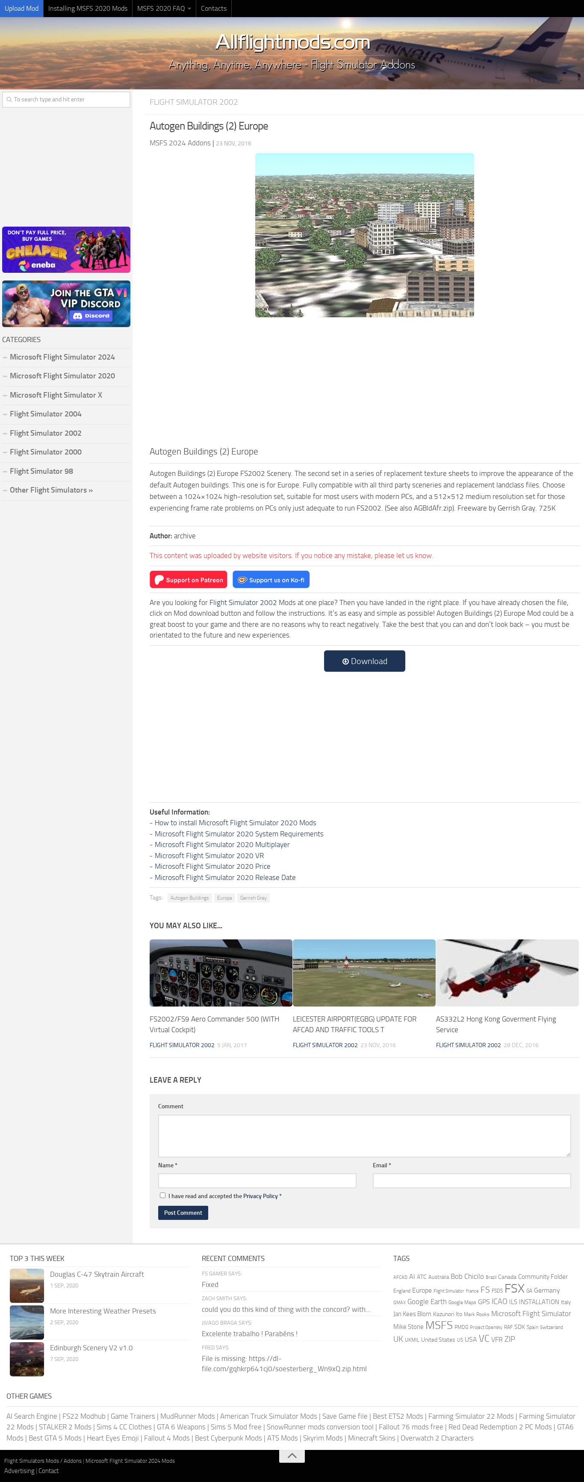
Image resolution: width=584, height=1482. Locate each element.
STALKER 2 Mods (65, 1427)
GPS (484, 1302)
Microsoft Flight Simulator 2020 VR (209, 855)
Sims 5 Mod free (236, 1427)
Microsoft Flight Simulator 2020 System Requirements (239, 834)
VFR (497, 1339)
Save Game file (345, 1416)
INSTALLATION (539, 1302)
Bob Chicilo (467, 1276)
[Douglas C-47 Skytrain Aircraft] (27, 1286)
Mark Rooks (477, 1314)
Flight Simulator (449, 1291)
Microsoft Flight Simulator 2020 (62, 376)
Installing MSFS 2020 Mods (87, 8)
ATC (422, 1277)
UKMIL (412, 1340)
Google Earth (427, 1302)
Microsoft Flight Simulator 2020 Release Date (225, 877)
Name (167, 1165)
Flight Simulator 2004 (46, 414)
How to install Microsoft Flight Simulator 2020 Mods (235, 822)
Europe (224, 898)
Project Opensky (486, 1327)
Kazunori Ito (447, 1314)
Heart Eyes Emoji (113, 1438)
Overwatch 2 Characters (437, 1438)
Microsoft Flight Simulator (531, 1314)
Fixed (210, 1284)
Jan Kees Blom (412, 1314)
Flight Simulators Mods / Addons (43, 1461)
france (472, 1291)
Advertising (19, 1471)
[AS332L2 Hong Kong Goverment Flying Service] (507, 973)
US (460, 1340)
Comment (170, 1106)
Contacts (214, 8)
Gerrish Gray (253, 898)
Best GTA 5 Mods (55, 1438)
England (401, 1291)
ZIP (509, 1339)
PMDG (461, 1327)
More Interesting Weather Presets (103, 1311)
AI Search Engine (31, 1416)
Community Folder (543, 1277)
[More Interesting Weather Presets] (27, 1322)
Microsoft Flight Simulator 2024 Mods (130, 1461)
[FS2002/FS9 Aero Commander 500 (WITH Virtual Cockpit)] (221, 973)
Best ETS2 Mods (398, 1416)
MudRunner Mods (187, 1416)
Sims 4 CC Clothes (124, 1427)
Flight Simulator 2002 (194, 102)
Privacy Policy (260, 1196)
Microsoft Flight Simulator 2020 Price (213, 866)
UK (398, 1339)
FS (485, 1290)
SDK (519, 1327)
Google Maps (462, 1302)
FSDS (497, 1291)
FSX (514, 1288)
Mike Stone (408, 1327)
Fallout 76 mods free (411, 1427)
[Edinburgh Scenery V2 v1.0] (27, 1359)
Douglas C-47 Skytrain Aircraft (97, 1274)
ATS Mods (282, 1438)
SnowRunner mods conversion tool (320, 1427)
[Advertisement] (365, 380)
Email (382, 1165)
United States (438, 1339)
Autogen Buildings (190, 898)
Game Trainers (133, 1416)
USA (471, 1339)
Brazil (491, 1277)
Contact (48, 1471)
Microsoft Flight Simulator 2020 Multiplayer (222, 844)
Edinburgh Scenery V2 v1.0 (91, 1347)
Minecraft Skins (371, 1438)
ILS (513, 1302)
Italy (566, 1302)
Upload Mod (21, 8)
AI (412, 1276)
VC (484, 1338)
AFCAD (400, 1277)
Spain (532, 1327)
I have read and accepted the (225, 1196)
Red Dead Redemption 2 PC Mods (500, 1427)
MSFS (439, 1325)
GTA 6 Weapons (181, 1427)
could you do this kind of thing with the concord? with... (286, 1309)
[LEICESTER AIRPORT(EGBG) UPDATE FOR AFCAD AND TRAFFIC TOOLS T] (364, 973)
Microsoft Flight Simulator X (56, 395)
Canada (507, 1277)
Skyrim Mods (323, 1438)
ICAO (499, 1301)
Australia (438, 1277)
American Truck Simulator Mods (268, 1416)
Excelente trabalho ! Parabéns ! (250, 1333)
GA (529, 1291)
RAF (508, 1327)
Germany (547, 1290)
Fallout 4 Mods (167, 1438)
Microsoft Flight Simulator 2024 (62, 357)
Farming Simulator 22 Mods (471, 1416)
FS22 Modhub (84, 1416)
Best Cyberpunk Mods (228, 1438)
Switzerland (551, 1327)
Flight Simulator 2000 (46, 452)
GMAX (399, 1302)
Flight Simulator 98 (41, 471)
